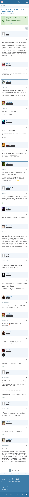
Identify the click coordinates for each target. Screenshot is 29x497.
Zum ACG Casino (12, 24)
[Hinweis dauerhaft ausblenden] (26, 17)
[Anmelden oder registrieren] (23, 2)
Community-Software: (14, 494)
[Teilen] (26, 28)
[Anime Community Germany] (1, 2)
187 (15, 470)
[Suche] (19, 2)
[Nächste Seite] (18, 470)
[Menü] (27, 2)
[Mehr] (26, 39)
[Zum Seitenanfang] (26, 494)
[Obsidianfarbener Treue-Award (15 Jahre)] (3, 355)
